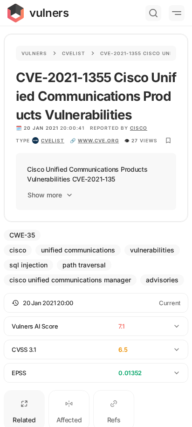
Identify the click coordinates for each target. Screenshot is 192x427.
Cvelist (73, 53)
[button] (96, 303)
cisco (138, 128)
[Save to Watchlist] (168, 140)
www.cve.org (98, 140)
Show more (44, 195)
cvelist (52, 140)
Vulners (34, 53)
